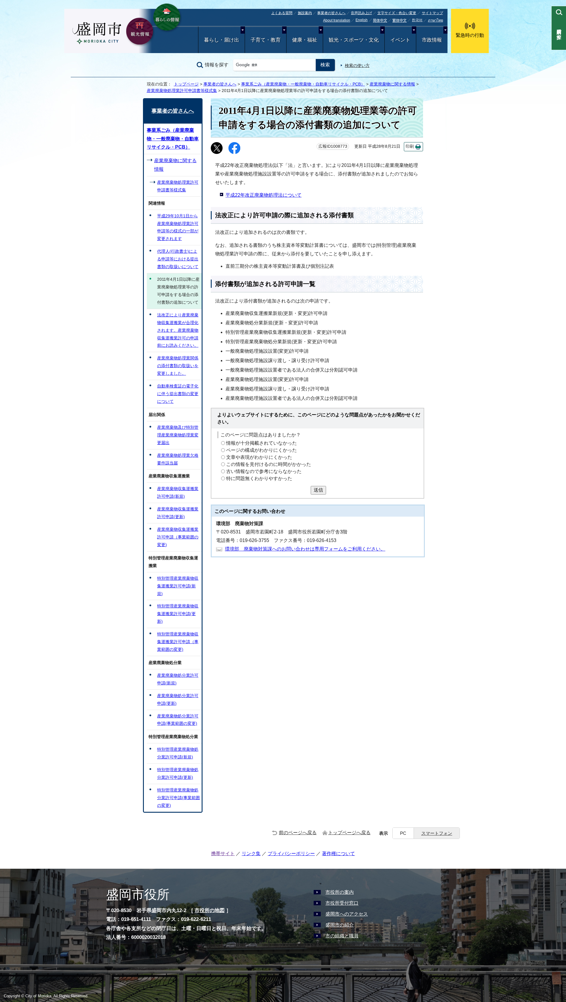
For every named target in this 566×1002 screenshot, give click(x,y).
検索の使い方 (357, 65)
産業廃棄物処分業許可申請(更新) (177, 699)
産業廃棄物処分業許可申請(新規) (177, 679)
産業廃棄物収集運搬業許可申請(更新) (177, 513)
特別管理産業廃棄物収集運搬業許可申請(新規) (177, 586)
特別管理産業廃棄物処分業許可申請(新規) (177, 753)
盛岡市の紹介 (339, 924)
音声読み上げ (361, 13)
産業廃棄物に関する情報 (392, 84)
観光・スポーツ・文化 (354, 40)
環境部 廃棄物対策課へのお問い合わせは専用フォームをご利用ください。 (305, 548)
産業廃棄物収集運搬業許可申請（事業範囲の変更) (177, 537)
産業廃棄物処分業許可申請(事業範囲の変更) (177, 720)
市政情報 (432, 40)
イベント (400, 40)
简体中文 (380, 21)
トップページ (186, 84)
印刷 (410, 146)
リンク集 (251, 853)
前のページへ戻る (298, 832)
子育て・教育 (266, 40)
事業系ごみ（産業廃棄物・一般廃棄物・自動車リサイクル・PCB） (303, 84)
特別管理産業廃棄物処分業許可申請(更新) (177, 773)
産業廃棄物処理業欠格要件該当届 (177, 459)
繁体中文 (399, 21)
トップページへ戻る (349, 832)
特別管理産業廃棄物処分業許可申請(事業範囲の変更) (178, 798)
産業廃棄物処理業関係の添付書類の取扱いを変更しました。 (177, 366)
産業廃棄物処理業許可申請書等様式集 (182, 90)
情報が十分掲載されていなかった (261, 443)
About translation (336, 20)
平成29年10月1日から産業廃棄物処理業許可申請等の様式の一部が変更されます (177, 227)
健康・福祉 (304, 40)
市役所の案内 (339, 892)
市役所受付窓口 (341, 903)
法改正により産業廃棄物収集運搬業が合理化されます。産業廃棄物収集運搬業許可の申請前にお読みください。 (177, 330)
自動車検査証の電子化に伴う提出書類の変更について (177, 394)
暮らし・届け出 (221, 40)
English (362, 20)
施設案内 (305, 13)
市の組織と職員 (341, 935)
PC (403, 833)
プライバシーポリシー (291, 853)
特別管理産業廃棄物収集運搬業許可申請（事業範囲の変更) (177, 642)
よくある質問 (281, 13)
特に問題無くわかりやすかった (259, 478)
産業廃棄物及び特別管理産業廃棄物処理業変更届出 (177, 435)
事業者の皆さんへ (331, 13)
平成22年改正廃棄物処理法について (264, 195)
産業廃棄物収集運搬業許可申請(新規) (177, 492)
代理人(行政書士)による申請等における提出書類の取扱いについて (177, 259)
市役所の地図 (210, 910)
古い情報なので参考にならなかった (264, 471)
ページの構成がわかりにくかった (261, 450)
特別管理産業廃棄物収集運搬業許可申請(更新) (177, 614)
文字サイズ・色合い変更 (396, 13)
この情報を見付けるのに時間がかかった (268, 464)
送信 (318, 489)
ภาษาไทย (435, 20)
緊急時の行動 (470, 35)
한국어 (417, 20)
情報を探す (216, 64)
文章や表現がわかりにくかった (259, 457)
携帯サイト (223, 853)
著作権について (338, 853)
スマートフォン (436, 833)
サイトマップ (432, 13)
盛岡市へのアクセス (346, 913)
